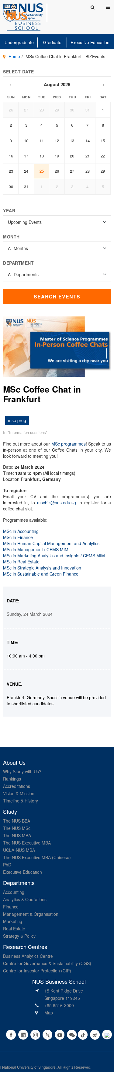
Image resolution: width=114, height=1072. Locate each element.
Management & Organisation (30, 914)
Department (18, 263)
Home (14, 56)
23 (11, 171)
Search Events (57, 296)
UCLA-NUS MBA (19, 850)
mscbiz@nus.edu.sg (56, 502)
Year (9, 210)
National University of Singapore (29, 1067)
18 (42, 156)
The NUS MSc (16, 828)
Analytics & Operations (25, 899)
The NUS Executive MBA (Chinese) (37, 857)
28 (42, 110)
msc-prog (17, 420)
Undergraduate (19, 42)
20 (72, 156)
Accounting (13, 892)
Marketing (12, 921)
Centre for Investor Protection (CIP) (37, 971)
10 (26, 140)
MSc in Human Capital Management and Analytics (51, 543)
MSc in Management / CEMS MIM (35, 549)
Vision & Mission (18, 793)
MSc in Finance (18, 537)
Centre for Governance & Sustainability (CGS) (47, 963)
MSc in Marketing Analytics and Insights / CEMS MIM (54, 555)
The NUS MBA (17, 835)
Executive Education (90, 42)
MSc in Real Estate (21, 562)
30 (72, 110)
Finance (11, 907)
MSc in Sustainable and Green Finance (40, 574)
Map (48, 1013)
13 (72, 140)
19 (57, 156)
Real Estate (14, 929)
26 (11, 110)
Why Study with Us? (22, 771)
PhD (7, 865)
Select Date (18, 72)
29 (57, 110)
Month (11, 237)
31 (87, 110)
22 (103, 156)
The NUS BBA (16, 821)
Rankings (12, 779)
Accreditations (16, 786)
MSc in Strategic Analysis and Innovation (42, 568)
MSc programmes (68, 444)
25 (42, 171)
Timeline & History (20, 801)
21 (87, 156)
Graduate (52, 42)
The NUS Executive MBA (27, 843)
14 (87, 140)
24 (26, 171)
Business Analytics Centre (28, 956)
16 (11, 156)
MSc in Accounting (21, 531)
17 (26, 156)
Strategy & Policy (19, 936)
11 (42, 140)
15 (103, 140)
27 (26, 110)
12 (57, 140)
